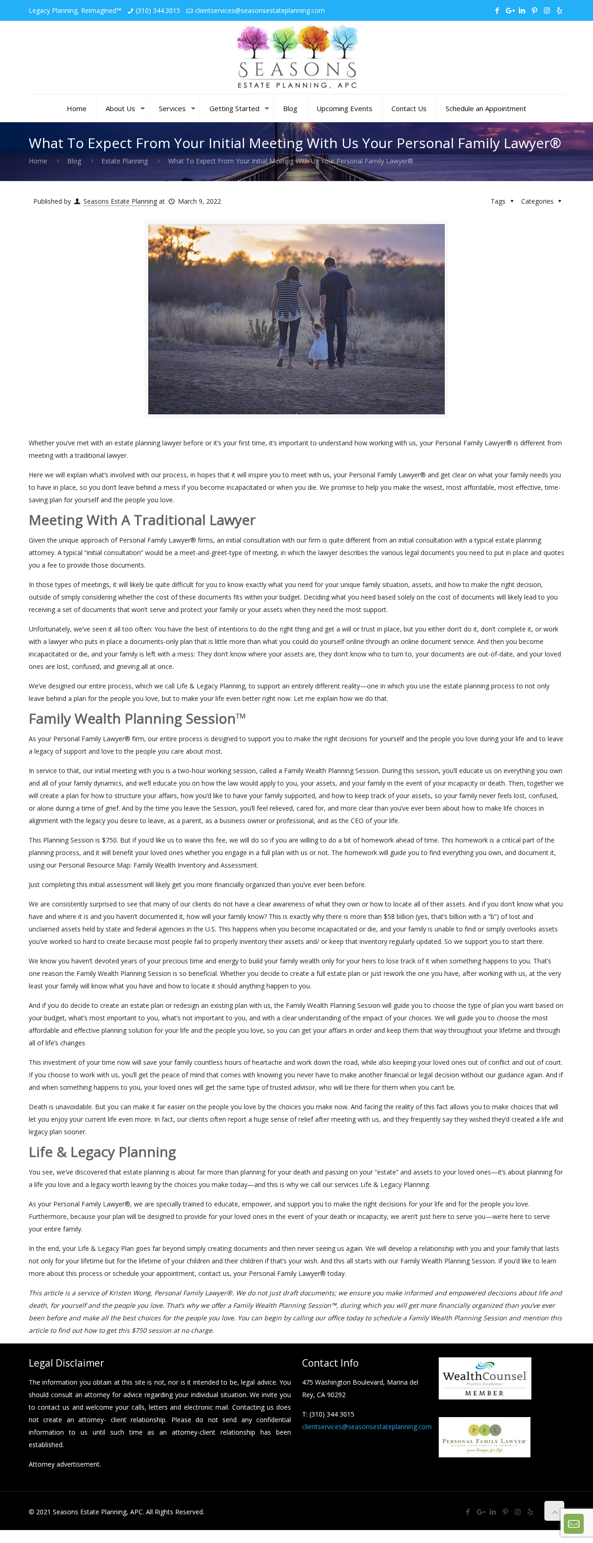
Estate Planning (124, 160)
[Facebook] (497, 10)
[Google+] (509, 10)
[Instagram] (547, 10)
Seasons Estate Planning (120, 201)
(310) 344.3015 (158, 10)
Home (38, 160)
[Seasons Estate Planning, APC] (296, 57)
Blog (74, 160)
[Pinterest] (534, 10)
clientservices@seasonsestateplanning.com (260, 10)
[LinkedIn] (522, 10)
